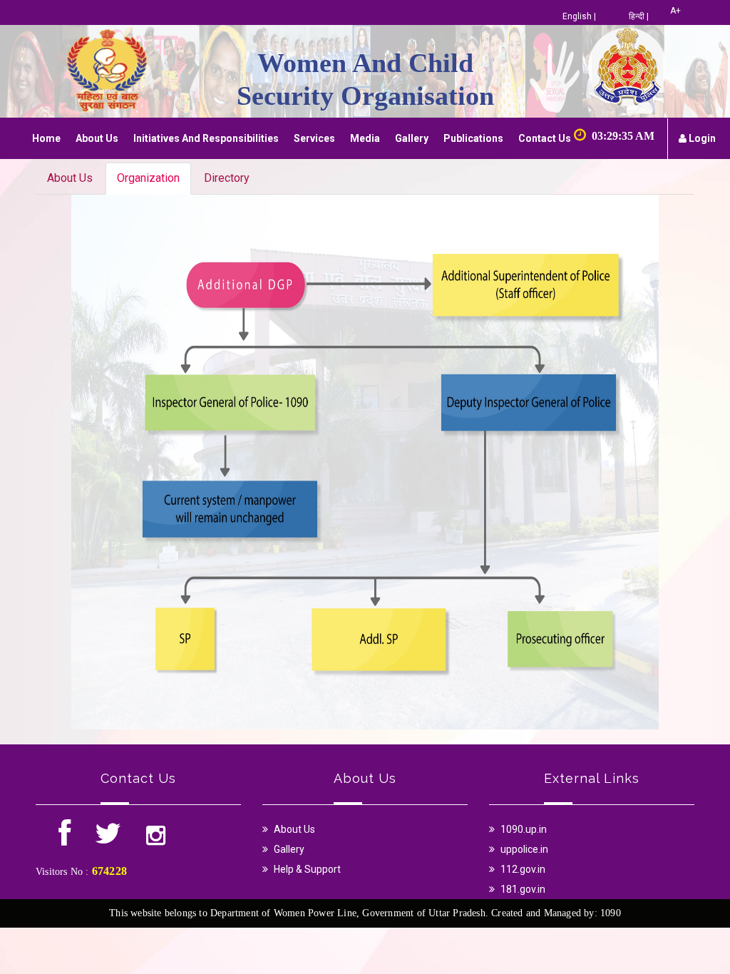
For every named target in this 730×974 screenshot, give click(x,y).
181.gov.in (522, 889)
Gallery (411, 138)
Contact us (544, 138)
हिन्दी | (639, 16)
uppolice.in (524, 849)
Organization (148, 178)
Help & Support (307, 869)
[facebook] (65, 840)
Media (365, 138)
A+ (675, 11)
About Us (97, 138)
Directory (227, 178)
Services (314, 138)
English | (579, 16)
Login (701, 138)
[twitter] (108, 840)
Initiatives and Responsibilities (206, 138)
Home (46, 138)
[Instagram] (155, 840)
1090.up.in (523, 829)
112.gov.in (522, 869)
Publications (473, 138)
